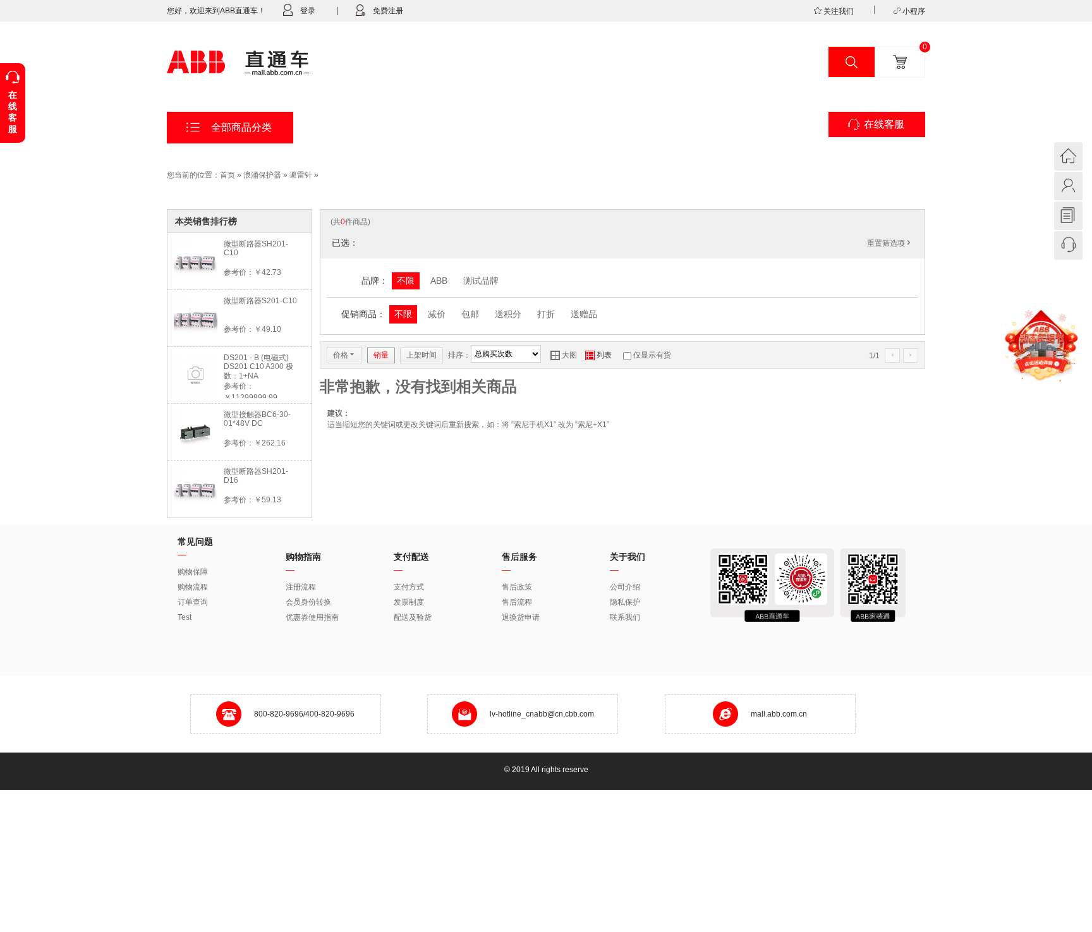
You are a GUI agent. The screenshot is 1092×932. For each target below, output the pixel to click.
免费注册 (388, 10)
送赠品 (584, 314)
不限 (406, 280)
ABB (438, 280)
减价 (437, 314)
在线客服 (884, 124)
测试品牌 (481, 280)
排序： (459, 355)
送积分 (508, 314)
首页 (227, 175)
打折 (546, 314)
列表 (598, 355)
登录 (307, 10)
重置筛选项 (890, 243)
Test (184, 617)
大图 (563, 355)
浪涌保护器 (262, 175)
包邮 (470, 314)
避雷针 (300, 175)
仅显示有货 (652, 355)
